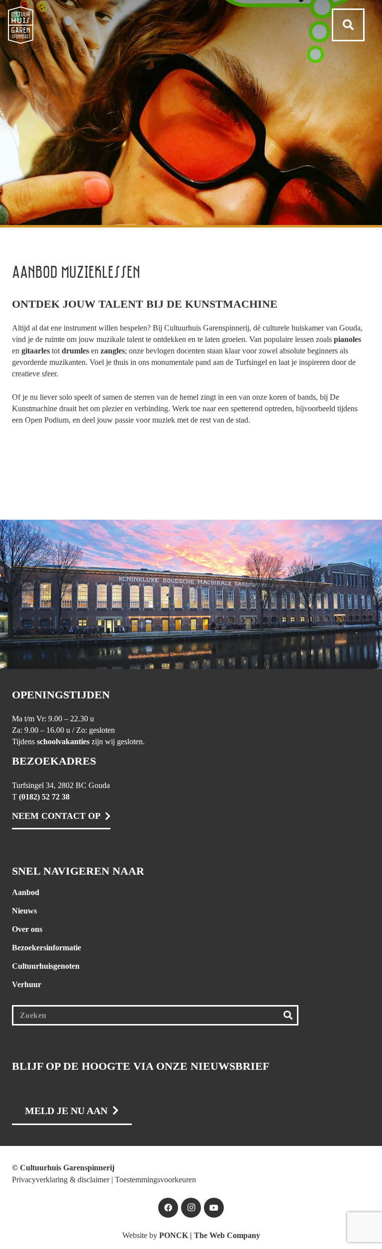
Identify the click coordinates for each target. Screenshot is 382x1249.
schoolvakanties (63, 741)
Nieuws (24, 911)
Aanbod (25, 892)
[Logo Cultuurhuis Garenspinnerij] (20, 25)
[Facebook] (168, 1208)
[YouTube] (214, 1208)
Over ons (27, 929)
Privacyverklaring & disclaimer (60, 1179)
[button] (348, 24)
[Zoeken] (288, 1015)
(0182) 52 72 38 (44, 797)
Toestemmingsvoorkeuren (155, 1179)
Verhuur (26, 984)
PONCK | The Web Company (209, 1235)
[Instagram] (191, 1208)
